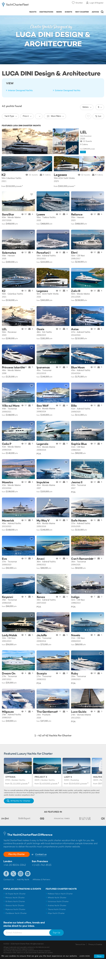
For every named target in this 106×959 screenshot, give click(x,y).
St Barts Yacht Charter (15, 901)
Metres (86, 107)
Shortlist (79, 3)
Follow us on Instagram (20, 873)
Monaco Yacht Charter (15, 897)
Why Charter (82, 12)
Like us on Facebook (6, 873)
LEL (83, 132)
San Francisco (40, 861)
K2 (4, 175)
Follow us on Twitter (13, 873)
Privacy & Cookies (95, 944)
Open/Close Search (102, 12)
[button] (31, 201)
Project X (41, 776)
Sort (99, 116)
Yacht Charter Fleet (12, 18)
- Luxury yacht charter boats (15, 5)
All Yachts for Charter (20, 801)
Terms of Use (80, 944)
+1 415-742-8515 (41, 864)
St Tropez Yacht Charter (16, 893)
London (7, 861)
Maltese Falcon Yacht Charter (60, 893)
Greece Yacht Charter (15, 905)
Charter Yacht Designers (31, 18)
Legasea (60, 175)
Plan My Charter (16, 854)
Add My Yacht (23, 879)
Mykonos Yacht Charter (15, 909)
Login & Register (97, 3)
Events (68, 12)
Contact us (40, 854)
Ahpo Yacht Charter (56, 913)
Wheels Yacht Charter (57, 897)
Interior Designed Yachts (20, 90)
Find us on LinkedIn (28, 873)
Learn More (84, 956)
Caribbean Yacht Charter (16, 913)
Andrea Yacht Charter (57, 905)
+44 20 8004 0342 (14, 864)
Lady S (68, 776)
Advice (95, 12)
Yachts (32, 12)
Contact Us (8, 879)
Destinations (46, 12)
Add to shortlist (49, 131)
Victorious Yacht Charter (58, 901)
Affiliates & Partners (41, 879)
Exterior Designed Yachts (67, 90)
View (83, 152)
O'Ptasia (10, 776)
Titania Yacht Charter (57, 909)
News (59, 12)
